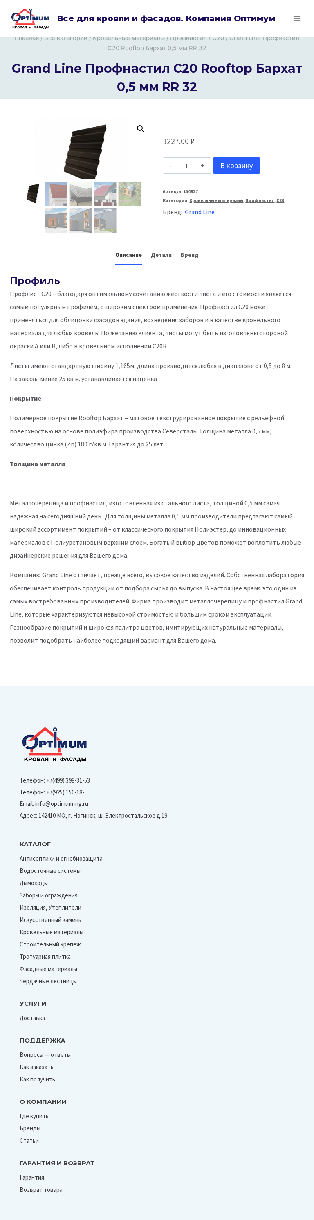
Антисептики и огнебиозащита (61, 858)
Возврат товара (41, 1189)
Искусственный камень (50, 920)
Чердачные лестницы (48, 981)
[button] (140, 128)
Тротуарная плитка (45, 956)
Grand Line (200, 212)
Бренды (30, 1128)
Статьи (29, 1140)
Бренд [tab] (190, 254)
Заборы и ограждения (49, 895)
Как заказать (37, 1067)
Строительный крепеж (50, 944)
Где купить (34, 1116)
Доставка (32, 1018)
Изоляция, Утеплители (50, 907)
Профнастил (259, 200)
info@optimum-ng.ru (61, 803)
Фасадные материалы (48, 969)
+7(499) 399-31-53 (68, 780)
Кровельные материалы (216, 200)
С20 (280, 200)
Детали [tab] (161, 254)
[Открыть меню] (296, 18)
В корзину (236, 165)
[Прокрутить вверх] (289, 1211)
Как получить (37, 1079)
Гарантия (32, 1177)
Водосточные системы (50, 871)
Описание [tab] (128, 254)
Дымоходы (34, 883)
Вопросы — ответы (45, 1055)
